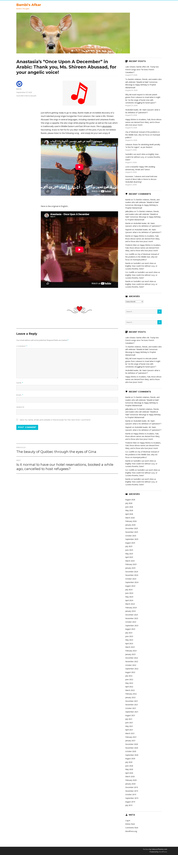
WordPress (163, 852)
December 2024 (131, 571)
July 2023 (128, 633)
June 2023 (129, 636)
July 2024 (128, 589)
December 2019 (131, 787)
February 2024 (131, 607)
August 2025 (130, 543)
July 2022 (128, 676)
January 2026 (130, 525)
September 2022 (131, 668)
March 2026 (130, 518)
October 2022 (130, 665)
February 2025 (131, 564)
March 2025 (130, 561)
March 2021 (130, 733)
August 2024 (130, 586)
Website (20, 407)
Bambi (19, 89)
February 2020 (131, 780)
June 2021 (129, 722)
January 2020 (130, 784)
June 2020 (129, 766)
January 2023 (130, 654)
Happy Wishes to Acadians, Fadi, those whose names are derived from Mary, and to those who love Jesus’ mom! (143, 122)
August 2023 (130, 629)
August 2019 (130, 802)
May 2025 (129, 553)
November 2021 (131, 704)
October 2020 (130, 751)
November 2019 (131, 791)
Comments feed (131, 827)
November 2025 (131, 532)
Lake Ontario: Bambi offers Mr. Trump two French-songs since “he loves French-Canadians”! (142, 69)
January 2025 (130, 568)
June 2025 (129, 550)
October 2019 (130, 794)
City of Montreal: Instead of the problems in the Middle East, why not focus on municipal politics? (142, 135)
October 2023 (130, 622)
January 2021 (130, 740)
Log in (127, 820)
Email (19, 395)
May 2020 (129, 769)
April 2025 (129, 557)
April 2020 (129, 773)
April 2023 (129, 643)
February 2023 (131, 651)
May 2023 (129, 640)
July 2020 (128, 762)
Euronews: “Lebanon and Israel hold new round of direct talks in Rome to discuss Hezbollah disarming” (141, 179)
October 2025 (130, 535)
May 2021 (129, 726)
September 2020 (131, 755)
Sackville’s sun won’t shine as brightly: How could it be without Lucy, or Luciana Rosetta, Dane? (142, 157)
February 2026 (131, 521)
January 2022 (130, 697)
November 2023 (131, 618)
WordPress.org (131, 831)
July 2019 (128, 805)
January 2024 (130, 611)
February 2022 (131, 694)
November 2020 (131, 748)
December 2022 (131, 658)
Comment (21, 346)
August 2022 (130, 672)
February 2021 (131, 737)
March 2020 (130, 776)
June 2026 (129, 507)
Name (19, 383)
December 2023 (131, 615)
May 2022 (129, 683)
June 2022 (129, 679)
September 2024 (131, 582)
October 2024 (130, 579)
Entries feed (130, 824)
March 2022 (130, 690)
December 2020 (131, 744)
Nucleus (146, 849)
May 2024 (129, 597)
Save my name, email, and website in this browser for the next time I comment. (55, 420)
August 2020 (130, 758)
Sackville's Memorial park (26, 96)
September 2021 (131, 712)
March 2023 (130, 647)
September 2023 (131, 625)
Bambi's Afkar (28, 5)
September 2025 (131, 539)
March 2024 (130, 604)
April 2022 (129, 686)
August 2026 (130, 499)
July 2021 (128, 719)
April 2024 (129, 600)
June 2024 (129, 593)
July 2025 (128, 546)
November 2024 (131, 575)
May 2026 (129, 510)
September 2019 (131, 798)
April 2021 (129, 730)
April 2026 (129, 514)
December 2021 (131, 701)
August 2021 (130, 715)
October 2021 (130, 708)
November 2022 (131, 661)
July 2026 (128, 503)
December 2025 (131, 528)
